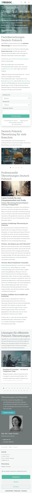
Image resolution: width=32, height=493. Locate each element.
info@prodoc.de (5, 460)
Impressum (24, 490)
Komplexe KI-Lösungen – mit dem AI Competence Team (15, 370)
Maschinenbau (26, 81)
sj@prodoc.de (6, 439)
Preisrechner (10, 69)
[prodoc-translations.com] (7, 2)
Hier (2, 321)
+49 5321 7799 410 (8, 442)
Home (10, 447)
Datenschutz (17, 490)
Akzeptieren (16, 477)
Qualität (16, 314)
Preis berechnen (16, 116)
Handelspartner (5, 267)
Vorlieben (16, 486)
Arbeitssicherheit (9, 161)
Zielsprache (6, 101)
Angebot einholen (8, 412)
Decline (16, 482)
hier (9, 317)
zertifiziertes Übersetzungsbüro (20, 59)
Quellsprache (6, 95)
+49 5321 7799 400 (9, 458)
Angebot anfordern (6, 466)
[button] (21, 2)
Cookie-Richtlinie (9, 490)
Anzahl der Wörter (8, 108)
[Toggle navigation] (29, 2)
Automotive (10, 81)
